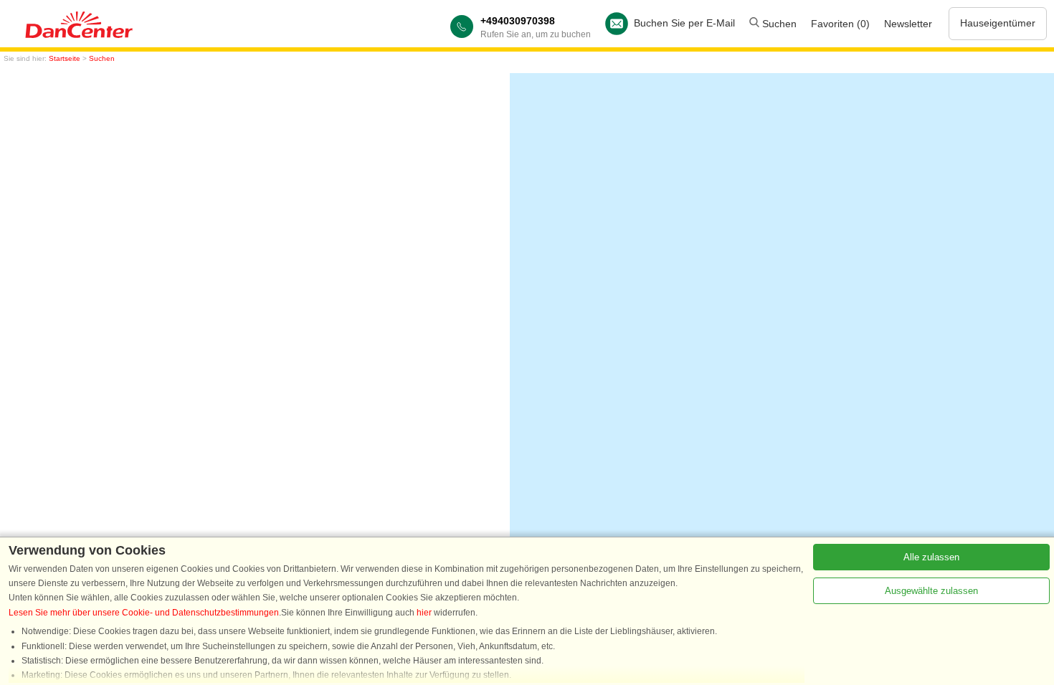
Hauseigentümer (997, 23)
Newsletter (908, 23)
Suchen (778, 23)
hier (424, 613)
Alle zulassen (931, 557)
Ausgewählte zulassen (931, 590)
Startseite (64, 58)
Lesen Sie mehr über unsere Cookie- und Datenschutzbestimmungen (144, 613)
